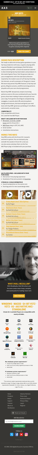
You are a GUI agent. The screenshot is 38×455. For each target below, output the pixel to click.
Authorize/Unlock (25, 398)
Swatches (28, 179)
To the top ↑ (19, 440)
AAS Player (6, 125)
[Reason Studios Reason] (19, 345)
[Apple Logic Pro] (19, 320)
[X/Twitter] (11, 434)
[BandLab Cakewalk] (13, 353)
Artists (9, 398)
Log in (22, 403)
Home (9, 394)
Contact (10, 403)
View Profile (19, 296)
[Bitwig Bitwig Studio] (7, 329)
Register (22, 405)
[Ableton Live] (7, 320)
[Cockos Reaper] (19, 329)
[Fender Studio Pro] (7, 345)
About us (10, 405)
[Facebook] (16, 434)
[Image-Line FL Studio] (31, 329)
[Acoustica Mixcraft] (25, 353)
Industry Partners (25, 394)
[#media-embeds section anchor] (19, 190)
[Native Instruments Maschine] (31, 337)
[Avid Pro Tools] (31, 320)
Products (10, 396)
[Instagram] (26, 434)
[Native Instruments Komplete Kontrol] (19, 337)
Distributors (11, 408)
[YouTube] (21, 434)
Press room (23, 396)
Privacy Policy (24, 401)
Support (10, 401)
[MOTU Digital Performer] (7, 337)
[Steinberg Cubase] (31, 345)
